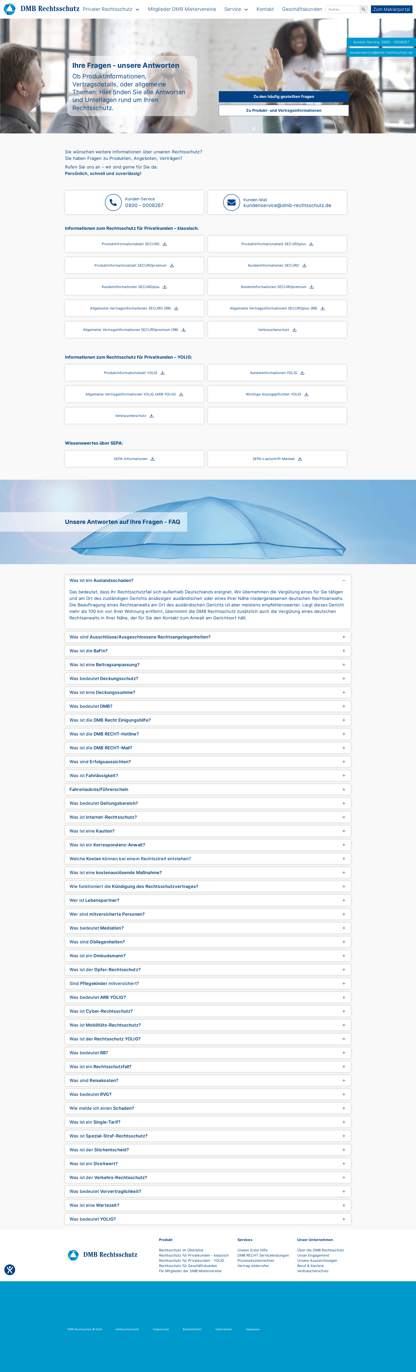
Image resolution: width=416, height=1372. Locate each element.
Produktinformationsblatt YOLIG (131, 373)
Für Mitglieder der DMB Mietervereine (190, 1271)
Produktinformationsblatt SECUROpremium (130, 265)
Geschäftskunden (302, 9)
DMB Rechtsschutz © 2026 (85, 1329)
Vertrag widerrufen (253, 1265)
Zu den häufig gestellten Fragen (284, 96)
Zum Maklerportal (391, 9)
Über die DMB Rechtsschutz (320, 1250)
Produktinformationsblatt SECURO (130, 244)
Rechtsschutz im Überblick (181, 1250)
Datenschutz (161, 1329)
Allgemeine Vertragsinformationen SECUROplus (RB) (274, 308)
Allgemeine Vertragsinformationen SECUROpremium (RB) (130, 329)
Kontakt (265, 9)
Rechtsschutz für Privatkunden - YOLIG (191, 1260)
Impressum (252, 1329)
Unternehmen (223, 1329)
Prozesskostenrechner (256, 1260)
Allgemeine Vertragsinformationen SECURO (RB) (130, 308)
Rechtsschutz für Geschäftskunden (188, 1265)
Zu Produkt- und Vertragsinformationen (284, 110)
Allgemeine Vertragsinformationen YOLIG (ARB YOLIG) (130, 394)
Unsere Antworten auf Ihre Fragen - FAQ (122, 521)
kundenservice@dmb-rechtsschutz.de (381, 52)
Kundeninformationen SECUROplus (131, 287)
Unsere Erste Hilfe (252, 1250)
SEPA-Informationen (130, 459)
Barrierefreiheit (192, 1329)
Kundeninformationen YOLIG (273, 373)
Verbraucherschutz (273, 329)
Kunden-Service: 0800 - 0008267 (381, 42)
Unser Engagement (313, 1255)
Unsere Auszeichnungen (317, 1260)
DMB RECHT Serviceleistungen (263, 1255)
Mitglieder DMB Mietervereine (182, 9)
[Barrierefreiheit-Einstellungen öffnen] (9, 1269)
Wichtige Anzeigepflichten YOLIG (273, 394)
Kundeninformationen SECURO (273, 265)
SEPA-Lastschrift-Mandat (274, 459)
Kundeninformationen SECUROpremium (273, 287)
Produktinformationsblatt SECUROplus (273, 244)
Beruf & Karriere (310, 1265)
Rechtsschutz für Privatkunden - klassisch (194, 1255)
